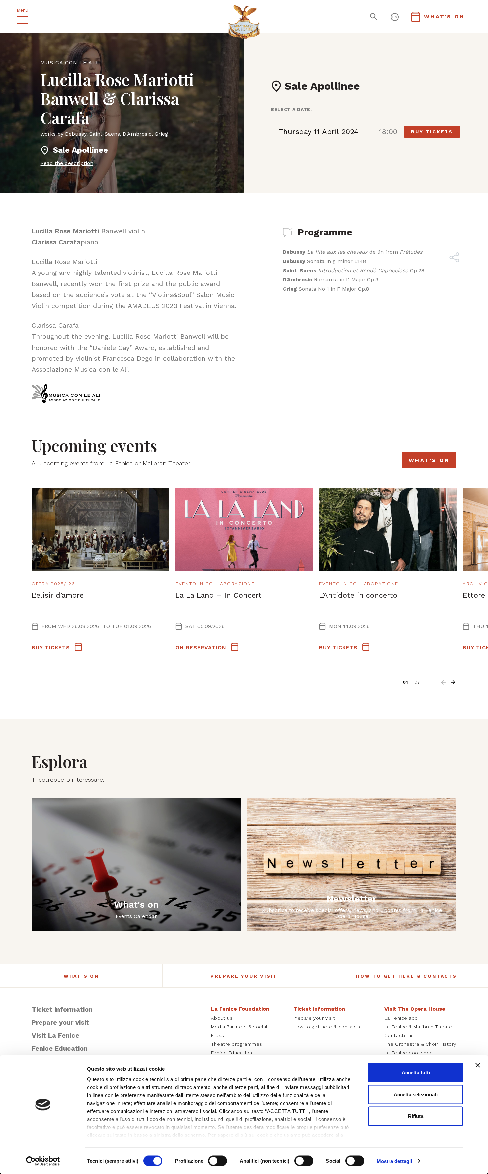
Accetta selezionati (416, 1094)
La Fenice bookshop (408, 1052)
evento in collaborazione (214, 583)
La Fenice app (401, 1018)
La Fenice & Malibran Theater (419, 1026)
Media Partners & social (239, 1026)
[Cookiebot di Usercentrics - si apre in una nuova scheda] (43, 1161)
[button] (443, 682)
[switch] (217, 1160)
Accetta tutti (416, 1072)
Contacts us (399, 1035)
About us (222, 1018)
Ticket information (62, 1009)
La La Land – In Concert (218, 595)
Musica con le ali (69, 62)
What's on (429, 460)
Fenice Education (60, 1048)
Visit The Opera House (414, 1009)
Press (217, 1035)
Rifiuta (415, 1116)
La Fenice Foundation (240, 1009)
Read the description (67, 163)
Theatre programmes (236, 1044)
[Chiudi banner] (477, 1065)
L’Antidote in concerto (358, 595)
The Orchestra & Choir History (420, 1044)
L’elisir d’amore (58, 595)
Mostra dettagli (394, 1161)
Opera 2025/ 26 (53, 583)
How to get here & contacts (406, 975)
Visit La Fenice (55, 1035)
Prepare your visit (243, 975)
